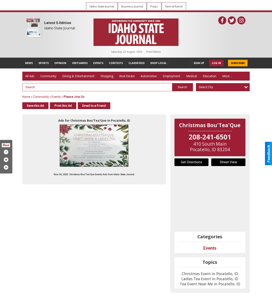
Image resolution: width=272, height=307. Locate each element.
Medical (191, 76)
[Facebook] (222, 20)
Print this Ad (63, 105)
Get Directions (191, 162)
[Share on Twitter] (6, 160)
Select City (206, 87)
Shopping (107, 76)
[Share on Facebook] (6, 152)
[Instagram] (241, 20)
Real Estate (127, 76)
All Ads (29, 76)
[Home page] (136, 31)
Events (56, 96)
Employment (171, 76)
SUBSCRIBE (238, 63)
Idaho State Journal (59, 28)
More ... (227, 76)
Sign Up (199, 63)
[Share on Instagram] (6, 167)
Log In (216, 63)
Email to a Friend (94, 105)
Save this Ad (35, 105)
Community (48, 76)
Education (209, 76)
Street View (228, 162)
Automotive (149, 76)
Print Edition (153, 52)
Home (26, 96)
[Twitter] (232, 20)
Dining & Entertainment (78, 76)
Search (182, 87)
